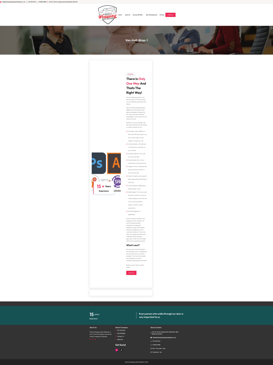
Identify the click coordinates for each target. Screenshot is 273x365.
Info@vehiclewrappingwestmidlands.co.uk (13, 2)
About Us (120, 339)
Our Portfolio (121, 333)
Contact (119, 336)
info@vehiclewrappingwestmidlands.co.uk (164, 337)
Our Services (121, 330)
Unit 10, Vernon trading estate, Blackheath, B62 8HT (63, 2)
